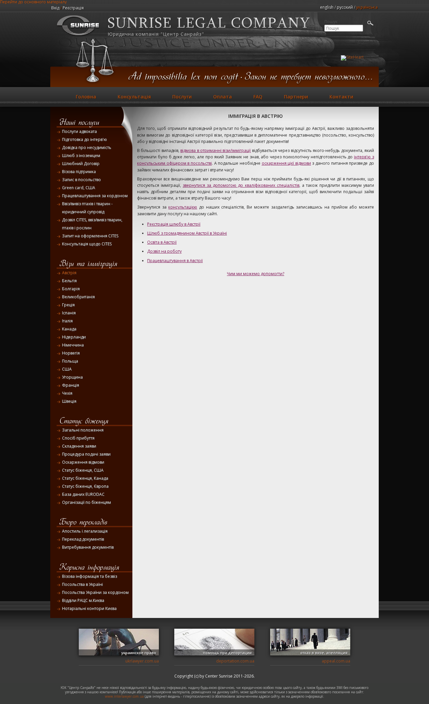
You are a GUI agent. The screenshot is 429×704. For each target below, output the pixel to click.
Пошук (331, 22)
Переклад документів (83, 539)
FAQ (257, 96)
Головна (86, 96)
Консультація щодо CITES (87, 244)
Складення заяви (79, 446)
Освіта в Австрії (162, 242)
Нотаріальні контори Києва (89, 608)
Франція (70, 385)
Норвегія (71, 353)
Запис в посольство (81, 179)
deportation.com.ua (235, 661)
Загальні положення (83, 430)
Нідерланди (74, 337)
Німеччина (73, 345)
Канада (69, 329)
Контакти (341, 96)
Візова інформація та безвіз (89, 576)
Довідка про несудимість (86, 147)
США (67, 369)
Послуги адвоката (79, 131)
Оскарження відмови (83, 462)
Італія (67, 321)
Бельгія (69, 281)
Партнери (296, 96)
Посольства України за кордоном (95, 592)
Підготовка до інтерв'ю (84, 139)
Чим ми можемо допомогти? (255, 274)
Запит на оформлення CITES (90, 236)
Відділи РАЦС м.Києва (83, 600)
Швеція (69, 401)
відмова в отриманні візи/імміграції (215, 150)
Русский (345, 7)
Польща (70, 361)
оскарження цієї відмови (286, 163)
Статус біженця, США (83, 470)
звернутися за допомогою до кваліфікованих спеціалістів (241, 185)
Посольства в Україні (82, 584)
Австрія (69, 273)
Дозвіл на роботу (164, 251)
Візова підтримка (79, 171)
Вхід (55, 8)
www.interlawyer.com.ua (124, 696)
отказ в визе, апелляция (324, 652)
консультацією (182, 207)
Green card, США (78, 187)
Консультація (134, 96)
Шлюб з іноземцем (81, 155)
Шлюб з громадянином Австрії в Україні (187, 233)
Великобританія (78, 297)
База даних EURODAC (83, 494)
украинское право (138, 652)
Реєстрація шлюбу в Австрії (173, 224)
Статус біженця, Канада (85, 478)
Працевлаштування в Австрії (175, 260)
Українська (367, 7)
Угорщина (72, 377)
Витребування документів (88, 547)
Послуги (182, 96)
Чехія (67, 393)
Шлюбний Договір (81, 163)
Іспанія (69, 313)
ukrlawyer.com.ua (142, 661)
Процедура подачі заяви (86, 454)
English (326, 7)
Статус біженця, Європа (85, 486)
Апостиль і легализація (85, 531)
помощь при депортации (227, 652)
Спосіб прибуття (78, 438)
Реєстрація (73, 8)
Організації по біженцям (86, 502)
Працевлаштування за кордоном (95, 196)
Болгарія (71, 289)
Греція (68, 305)
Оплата (222, 96)
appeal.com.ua (336, 661)
